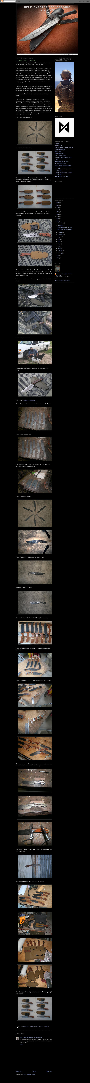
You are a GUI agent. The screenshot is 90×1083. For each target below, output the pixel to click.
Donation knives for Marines (64, 227)
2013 (58, 218)
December (60, 223)
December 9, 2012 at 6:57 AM (34, 1037)
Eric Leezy (23, 1037)
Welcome (57, 143)
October (60, 232)
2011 (58, 255)
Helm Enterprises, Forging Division (47, 8)
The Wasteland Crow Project (62, 176)
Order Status (58, 151)
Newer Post (19, 1071)
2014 (58, 216)
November (60, 225)
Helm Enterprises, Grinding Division (64, 147)
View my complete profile (62, 280)
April (59, 246)
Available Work (58, 145)
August (60, 237)
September (61, 234)
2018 (58, 207)
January (60, 253)
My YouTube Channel (60, 163)
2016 (58, 212)
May (59, 243)
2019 (58, 205)
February (60, 250)
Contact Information (60, 149)
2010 (58, 258)
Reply (21, 1044)
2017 (58, 209)
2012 (58, 221)
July (59, 239)
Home (34, 1071)
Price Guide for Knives (60, 155)
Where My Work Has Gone (61, 161)
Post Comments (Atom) (29, 1074)
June (59, 241)
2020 (58, 203)
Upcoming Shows (59, 153)
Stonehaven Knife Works (29, 400)
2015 (58, 214)
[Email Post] (17, 1027)
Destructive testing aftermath (64, 229)
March (59, 248)
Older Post (49, 1071)
